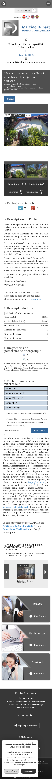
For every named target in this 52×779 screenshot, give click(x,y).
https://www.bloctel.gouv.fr (16, 507)
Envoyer (39, 430)
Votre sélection (23, 10)
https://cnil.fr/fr (36, 482)
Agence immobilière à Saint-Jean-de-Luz (20, 84)
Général (9, 313)
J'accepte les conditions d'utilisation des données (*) (26, 413)
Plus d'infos (39, 616)
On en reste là (27, 743)
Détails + (18, 313)
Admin (39, 763)
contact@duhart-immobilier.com (26, 61)
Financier (28, 313)
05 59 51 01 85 (26, 55)
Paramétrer (11, 771)
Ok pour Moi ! (28, 771)
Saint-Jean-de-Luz (14, 86)
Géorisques (35, 299)
